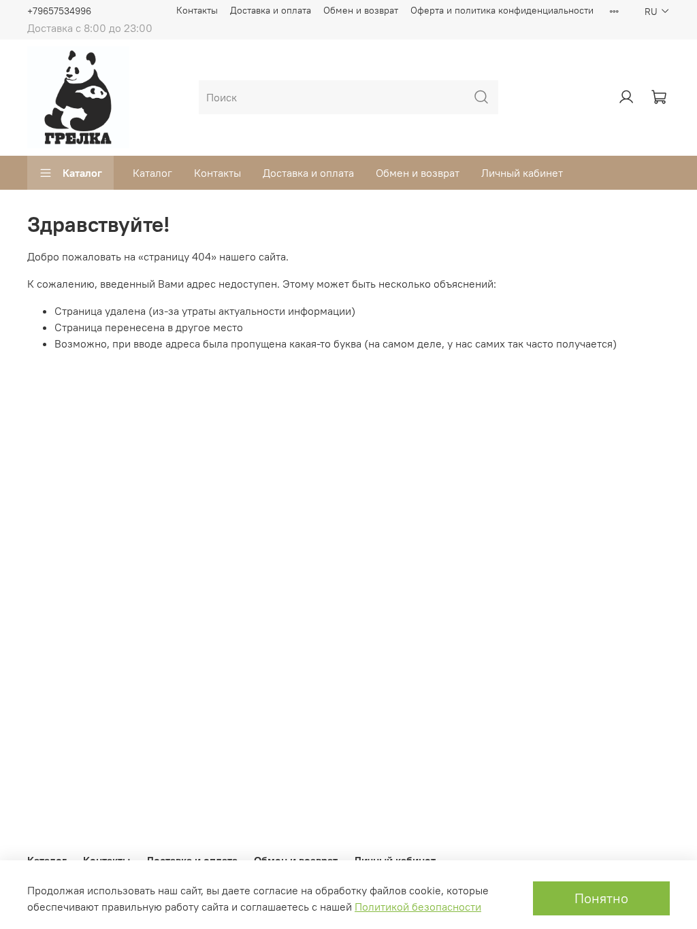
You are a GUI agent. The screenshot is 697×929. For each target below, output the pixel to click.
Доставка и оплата (270, 10)
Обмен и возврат (360, 10)
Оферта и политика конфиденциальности (502, 10)
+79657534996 (59, 11)
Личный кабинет (522, 173)
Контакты (197, 10)
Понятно (601, 898)
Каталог (82, 173)
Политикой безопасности (418, 906)
